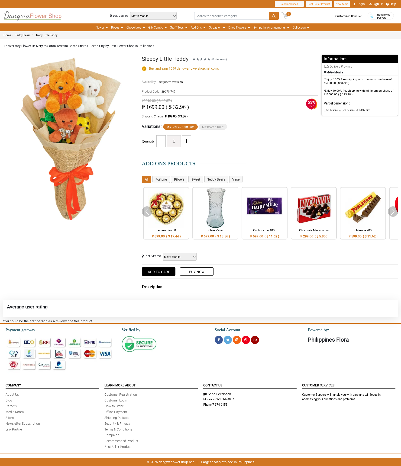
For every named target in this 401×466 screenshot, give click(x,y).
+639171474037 (223, 399)
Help (393, 4)
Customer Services (318, 385)
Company (13, 385)
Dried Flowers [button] (237, 27)
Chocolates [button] (133, 27)
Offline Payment (115, 412)
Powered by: (318, 329)
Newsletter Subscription (23, 423)
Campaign (111, 435)
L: (331, 110)
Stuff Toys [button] (177, 27)
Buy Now (196, 271)
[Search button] (274, 16)
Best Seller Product (319, 4)
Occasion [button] (215, 27)
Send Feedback (219, 394)
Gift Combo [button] (155, 27)
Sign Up (378, 4)
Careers (11, 406)
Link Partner (14, 429)
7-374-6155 (219, 404)
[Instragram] (237, 340)
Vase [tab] (235, 179)
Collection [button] (299, 27)
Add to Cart (159, 271)
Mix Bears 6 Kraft (212, 127)
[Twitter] (228, 340)
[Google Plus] (255, 340)
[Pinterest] (246, 340)
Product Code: (158, 91)
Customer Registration (120, 394)
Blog (9, 400)
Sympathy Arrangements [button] (269, 27)
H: (363, 110)
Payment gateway (20, 329)
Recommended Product (121, 441)
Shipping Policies (116, 417)
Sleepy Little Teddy (46, 35)
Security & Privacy (117, 423)
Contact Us (212, 385)
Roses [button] (115, 27)
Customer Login (115, 400)
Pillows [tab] (179, 179)
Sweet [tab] (195, 179)
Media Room (15, 412)
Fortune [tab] (161, 179)
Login (361, 4)
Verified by (131, 329)
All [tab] (146, 179)
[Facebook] (219, 340)
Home (7, 35)
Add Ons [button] (196, 27)
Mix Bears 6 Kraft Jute (180, 127)
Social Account (227, 329)
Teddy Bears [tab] (216, 179)
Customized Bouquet (348, 16)
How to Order (113, 406)
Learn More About (120, 385)
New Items (342, 4)
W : (347, 110)
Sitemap (11, 417)
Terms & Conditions (118, 429)
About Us (12, 394)
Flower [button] (99, 27)
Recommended (289, 4)
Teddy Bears (22, 35)
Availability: (163, 82)
